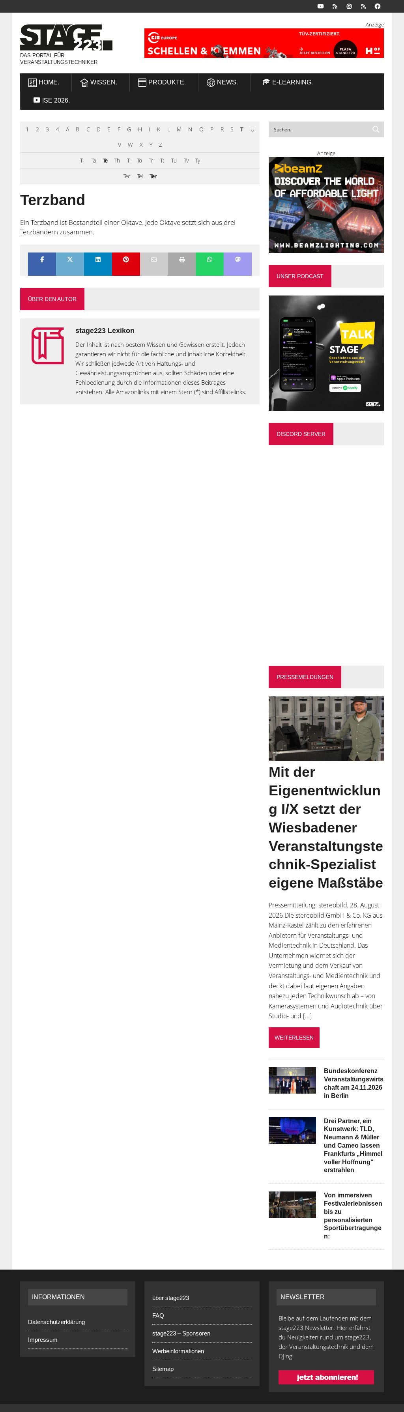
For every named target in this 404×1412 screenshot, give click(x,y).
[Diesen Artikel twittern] (70, 260)
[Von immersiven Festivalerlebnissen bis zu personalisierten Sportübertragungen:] (292, 1212)
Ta (93, 160)
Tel (139, 176)
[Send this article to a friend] (154, 260)
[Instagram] (349, 5)
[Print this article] (182, 260)
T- (82, 160)
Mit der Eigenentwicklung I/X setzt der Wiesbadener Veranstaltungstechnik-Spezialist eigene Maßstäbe (326, 827)
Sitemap (163, 1368)
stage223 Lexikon (105, 331)
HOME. (49, 82)
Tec (126, 176)
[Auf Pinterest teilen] (126, 260)
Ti (128, 160)
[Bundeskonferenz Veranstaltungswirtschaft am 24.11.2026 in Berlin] (292, 1088)
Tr (151, 160)
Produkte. (167, 82)
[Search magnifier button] (376, 129)
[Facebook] (377, 5)
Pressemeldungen (305, 677)
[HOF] (264, 43)
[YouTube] (320, 5)
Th (117, 160)
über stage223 (170, 1297)
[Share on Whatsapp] (210, 260)
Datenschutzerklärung (56, 1321)
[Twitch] (363, 5)
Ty (197, 160)
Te (105, 160)
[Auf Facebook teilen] (42, 260)
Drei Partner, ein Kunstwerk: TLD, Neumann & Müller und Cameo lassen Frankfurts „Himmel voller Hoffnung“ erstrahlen (353, 1146)
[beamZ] (326, 205)
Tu (173, 160)
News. (227, 82)
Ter (153, 176)
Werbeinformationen (178, 1351)
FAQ (158, 1315)
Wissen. (103, 82)
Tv (186, 160)
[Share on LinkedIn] (98, 260)
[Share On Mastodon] (238, 260)
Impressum (43, 1339)
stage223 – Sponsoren (181, 1333)
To (139, 160)
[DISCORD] (335, 5)
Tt (162, 160)
